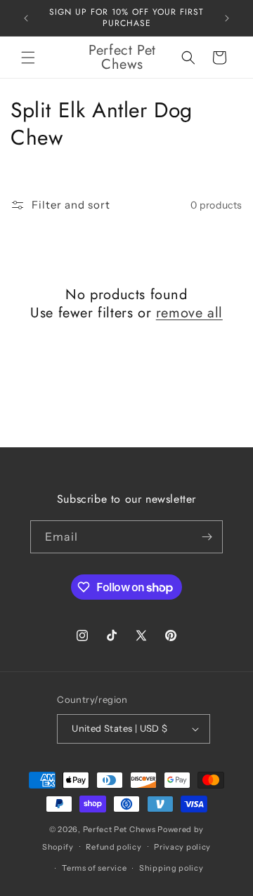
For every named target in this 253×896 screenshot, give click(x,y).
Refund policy (113, 847)
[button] (28, 57)
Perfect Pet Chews (119, 829)
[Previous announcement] (26, 18)
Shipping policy (171, 868)
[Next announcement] (227, 18)
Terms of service (94, 868)
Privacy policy (182, 847)
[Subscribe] (206, 536)
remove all (189, 313)
